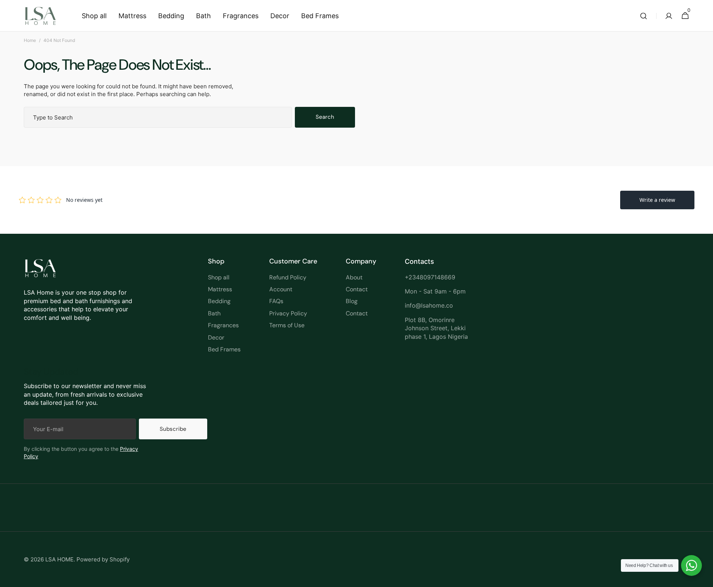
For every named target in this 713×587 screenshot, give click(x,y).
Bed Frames (224, 349)
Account (280, 289)
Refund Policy (287, 277)
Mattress (220, 289)
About (354, 277)
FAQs (276, 301)
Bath (214, 313)
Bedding (219, 301)
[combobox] (158, 117)
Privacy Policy (288, 313)
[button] (643, 16)
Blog (352, 301)
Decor (216, 337)
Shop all (218, 277)
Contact (357, 289)
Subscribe (173, 429)
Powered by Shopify (103, 559)
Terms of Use (287, 325)
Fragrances (223, 325)
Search (325, 117)
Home (30, 40)
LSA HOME (59, 559)
